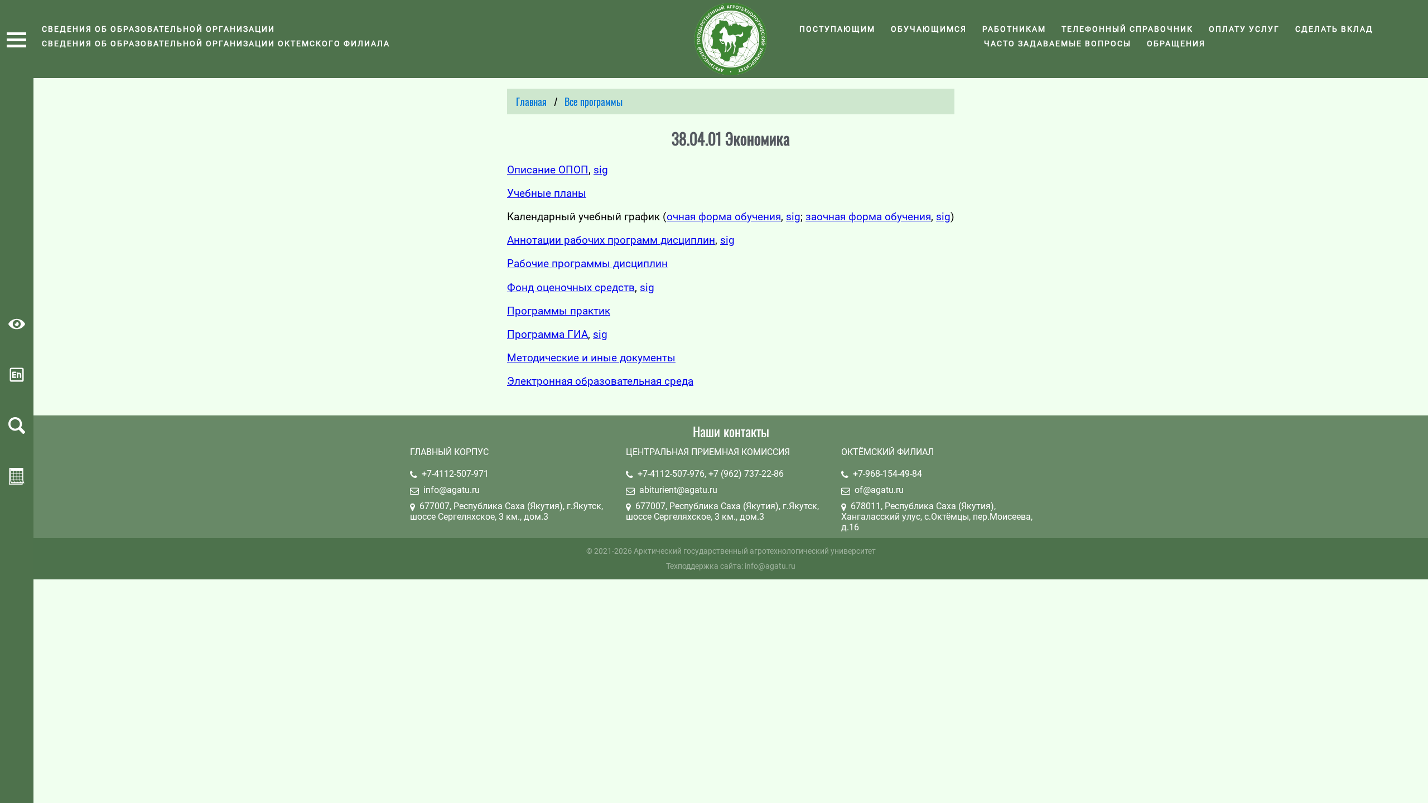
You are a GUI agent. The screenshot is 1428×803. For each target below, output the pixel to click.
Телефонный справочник (1127, 29)
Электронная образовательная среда (600, 381)
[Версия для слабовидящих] (16, 328)
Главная (531, 101)
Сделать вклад (1334, 29)
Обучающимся (929, 29)
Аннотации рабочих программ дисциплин (611, 240)
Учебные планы (546, 193)
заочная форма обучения (868, 216)
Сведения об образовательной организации (158, 29)
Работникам (1014, 29)
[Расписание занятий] (16, 481)
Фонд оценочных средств (571, 287)
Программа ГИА (547, 334)
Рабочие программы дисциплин (587, 263)
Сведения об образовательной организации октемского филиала (216, 43)
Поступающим (837, 29)
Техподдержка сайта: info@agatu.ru (730, 566)
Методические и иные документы (591, 357)
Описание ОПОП (547, 169)
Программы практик (558, 310)
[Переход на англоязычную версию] (16, 379)
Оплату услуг (1244, 29)
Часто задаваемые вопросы (1057, 43)
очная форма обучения (724, 216)
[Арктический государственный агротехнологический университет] (730, 39)
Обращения (1176, 43)
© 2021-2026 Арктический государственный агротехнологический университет (731, 551)
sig (601, 169)
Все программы (594, 101)
